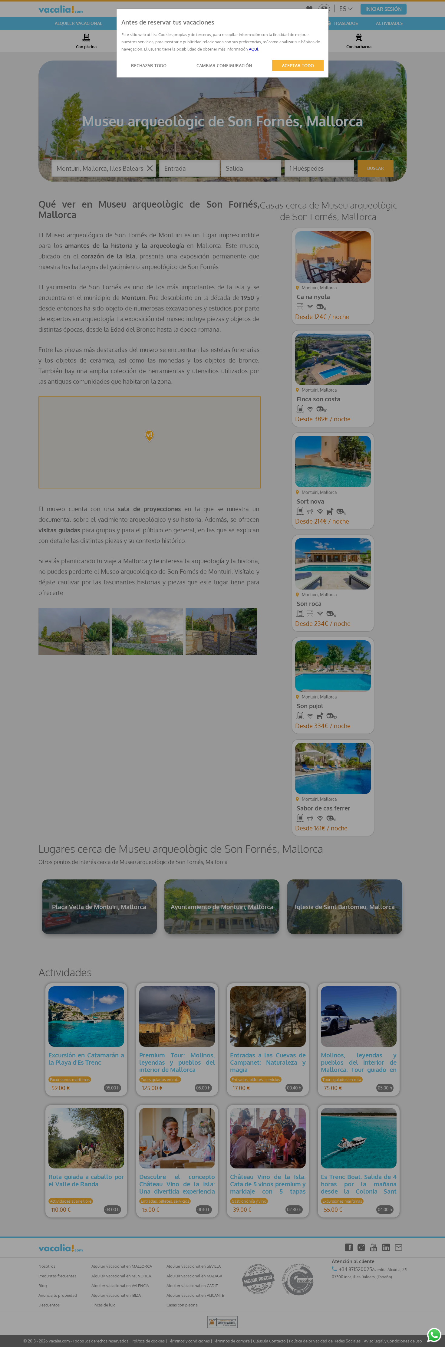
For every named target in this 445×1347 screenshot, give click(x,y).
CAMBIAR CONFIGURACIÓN (224, 65)
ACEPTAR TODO (298, 65)
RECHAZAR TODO (148, 65)
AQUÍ (253, 49)
